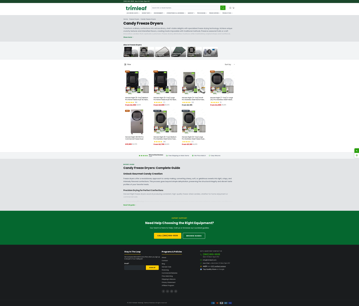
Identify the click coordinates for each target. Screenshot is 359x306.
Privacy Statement (168, 282)
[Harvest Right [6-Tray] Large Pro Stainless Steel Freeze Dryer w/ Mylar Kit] (193, 121)
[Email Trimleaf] (175, 291)
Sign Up (152, 268)
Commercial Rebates (169, 273)
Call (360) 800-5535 (167, 235)
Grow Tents (146, 13)
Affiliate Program (168, 285)
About (164, 257)
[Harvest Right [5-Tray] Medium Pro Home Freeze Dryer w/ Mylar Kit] (137, 82)
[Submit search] (222, 8)
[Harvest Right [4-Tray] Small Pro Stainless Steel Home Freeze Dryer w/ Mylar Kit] (193, 82)
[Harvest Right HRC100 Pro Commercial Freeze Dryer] (137, 121)
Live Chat (206, 263)
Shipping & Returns (168, 279)
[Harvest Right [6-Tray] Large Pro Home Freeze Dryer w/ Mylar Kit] (165, 82)
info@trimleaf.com (209, 260)
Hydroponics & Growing (175, 13)
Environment (158, 13)
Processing (201, 13)
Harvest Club (166, 267)
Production (227, 13)
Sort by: (228, 64)
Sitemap (140, 303)
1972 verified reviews (218, 266)
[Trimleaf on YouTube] (167, 291)
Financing (165, 270)
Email (126, 263)
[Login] (230, 8)
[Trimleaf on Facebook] (163, 291)
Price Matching (167, 276)
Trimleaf (134, 303)
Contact (165, 260)
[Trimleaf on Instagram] (171, 291)
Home (125, 19)
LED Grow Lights (132, 13)
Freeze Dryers (214, 13)
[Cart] (233, 8)
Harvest (191, 13)
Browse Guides (194, 236)
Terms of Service (149, 303)
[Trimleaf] (136, 8)
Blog (163, 264)
